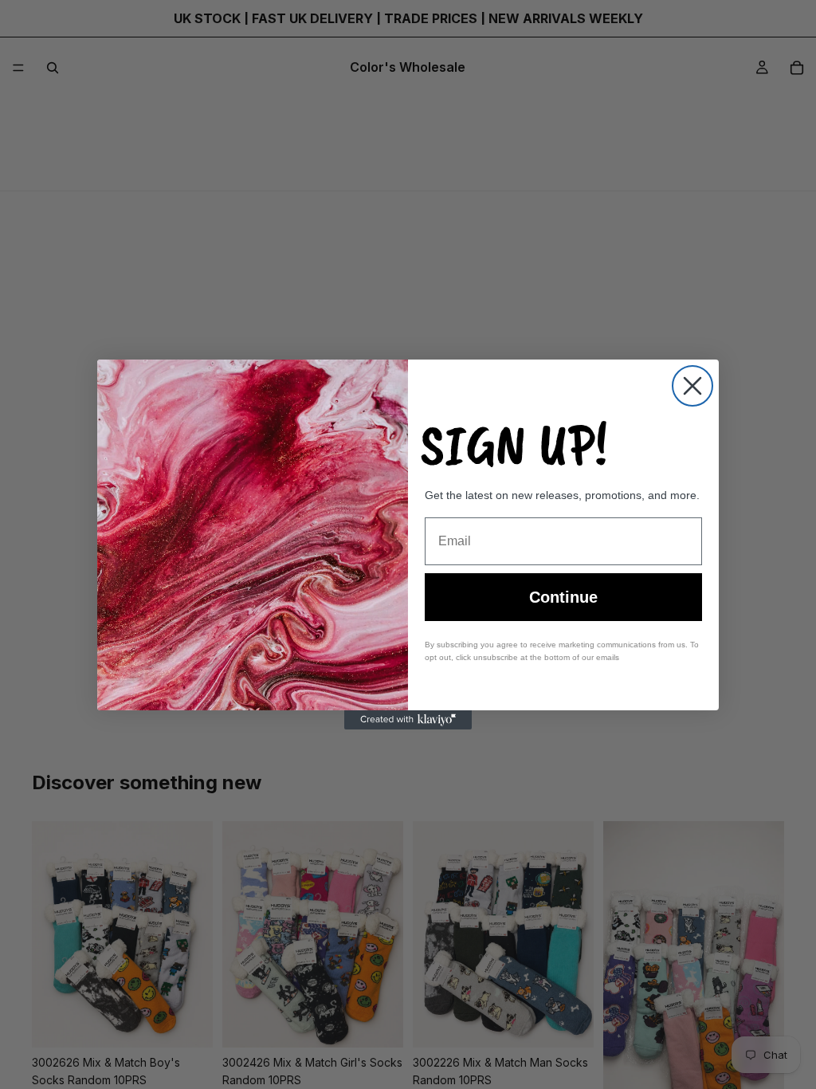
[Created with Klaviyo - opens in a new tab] (408, 719)
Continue (563, 597)
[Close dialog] (692, 386)
